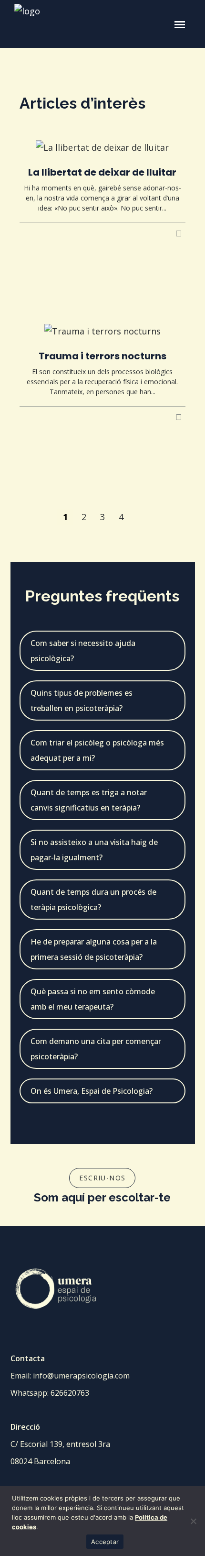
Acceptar (105, 1541)
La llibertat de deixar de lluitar (102, 172)
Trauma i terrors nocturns (102, 356)
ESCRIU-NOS (102, 1177)
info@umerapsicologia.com (81, 1375)
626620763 (70, 1393)
